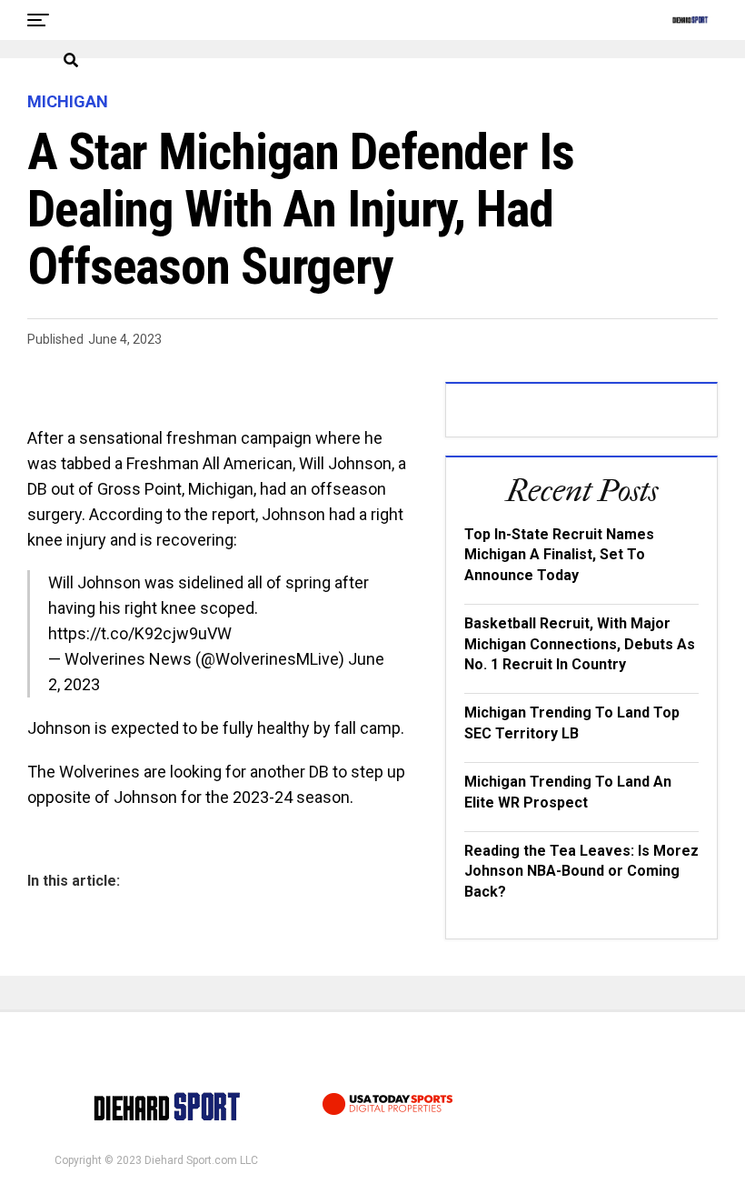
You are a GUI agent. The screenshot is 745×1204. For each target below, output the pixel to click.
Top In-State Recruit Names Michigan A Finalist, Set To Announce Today (559, 555)
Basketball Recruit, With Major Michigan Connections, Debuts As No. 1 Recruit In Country (579, 644)
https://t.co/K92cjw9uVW (140, 633)
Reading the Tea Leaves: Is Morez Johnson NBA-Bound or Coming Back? (581, 871)
